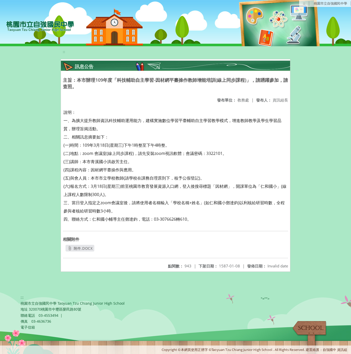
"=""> (265, 298)
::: (304, 3)
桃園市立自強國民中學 (330, 3)
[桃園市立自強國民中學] (37, 26)
